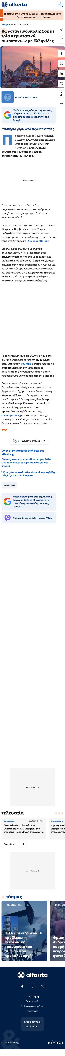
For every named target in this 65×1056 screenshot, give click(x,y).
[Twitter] (61, 63)
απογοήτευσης (11, 415)
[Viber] (61, 83)
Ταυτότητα (33, 1010)
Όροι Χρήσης (32, 996)
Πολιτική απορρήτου (32, 1006)
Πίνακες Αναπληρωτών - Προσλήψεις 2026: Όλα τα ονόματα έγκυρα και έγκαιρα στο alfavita (26, 462)
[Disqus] (32, 572)
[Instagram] (32, 986)
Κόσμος (6, 24)
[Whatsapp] (61, 94)
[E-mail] (61, 104)
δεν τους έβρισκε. (39, 241)
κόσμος (13, 896)
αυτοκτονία (9, 485)
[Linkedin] (61, 73)
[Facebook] (61, 53)
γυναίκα (26, 363)
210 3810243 (32, 1026)
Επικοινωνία (32, 1001)
